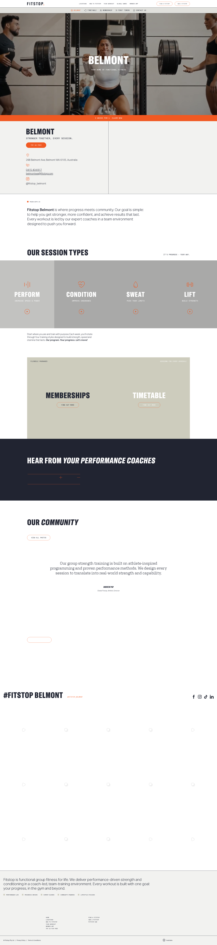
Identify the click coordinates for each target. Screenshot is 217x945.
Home (47, 917)
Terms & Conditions (34, 940)
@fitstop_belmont (36, 183)
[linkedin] (212, 697)
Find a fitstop (93, 917)
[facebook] (194, 697)
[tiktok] (206, 697)
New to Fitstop (51, 922)
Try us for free (52, 928)
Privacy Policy (21, 940)
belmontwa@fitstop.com (39, 173)
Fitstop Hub (92, 922)
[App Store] (37, 659)
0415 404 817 (34, 169)
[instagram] (200, 697)
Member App (50, 926)
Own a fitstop (93, 920)
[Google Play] (60, 659)
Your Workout (51, 924)
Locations (49, 920)
